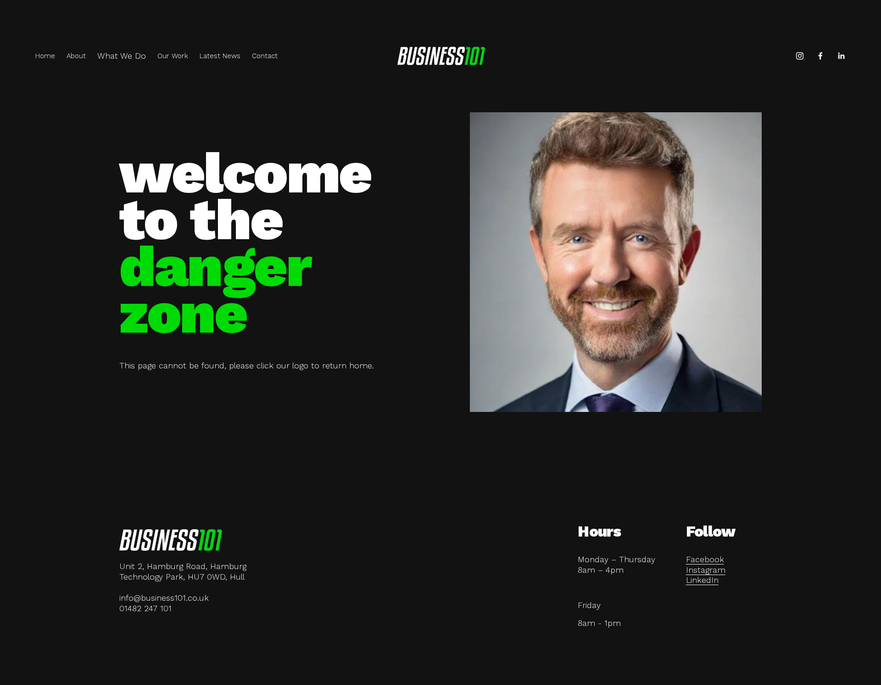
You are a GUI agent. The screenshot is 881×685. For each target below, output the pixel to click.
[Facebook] (820, 55)
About (76, 56)
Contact (265, 56)
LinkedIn (702, 580)
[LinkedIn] (841, 55)
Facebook (705, 559)
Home (45, 56)
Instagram (705, 570)
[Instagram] (799, 55)
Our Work (172, 56)
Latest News (220, 56)
